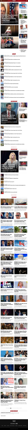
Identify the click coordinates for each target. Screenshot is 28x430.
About (2, 425)
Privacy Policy (24, 425)
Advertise (5, 425)
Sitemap (8, 425)
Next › (18, 408)
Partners (16, 425)
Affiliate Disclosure (12, 425)
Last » (20, 408)
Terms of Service (20, 425)
